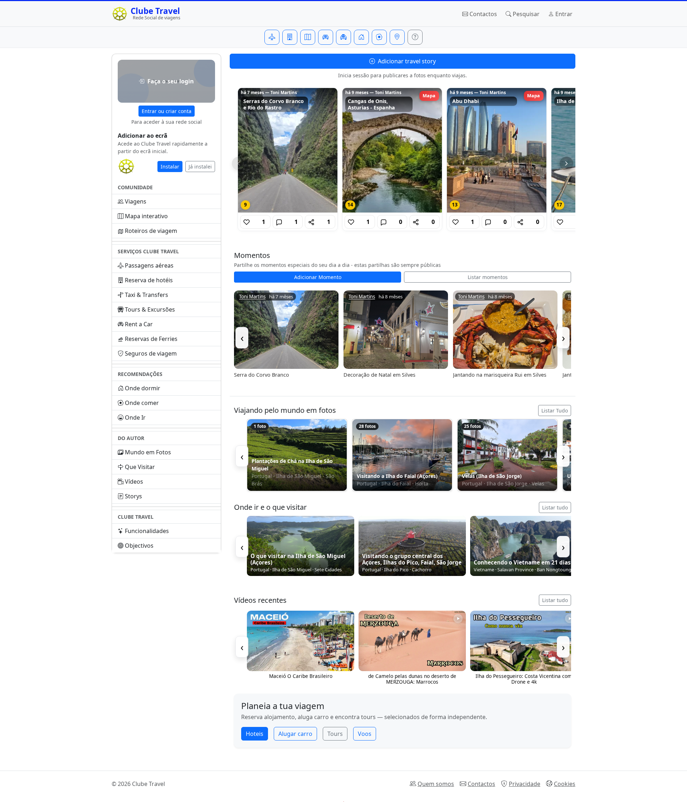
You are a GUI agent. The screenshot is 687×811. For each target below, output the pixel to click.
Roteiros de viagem (151, 231)
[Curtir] (246, 222)
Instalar (170, 166)
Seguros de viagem (151, 353)
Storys (133, 496)
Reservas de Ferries (151, 339)
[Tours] (307, 37)
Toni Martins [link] (252, 296)
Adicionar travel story (406, 61)
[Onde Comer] (379, 37)
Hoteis (254, 734)
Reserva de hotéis (149, 280)
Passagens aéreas (149, 265)
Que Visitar (140, 467)
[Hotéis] (289, 37)
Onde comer (142, 403)
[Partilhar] (311, 222)
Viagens (135, 201)
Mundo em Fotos (148, 452)
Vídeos (134, 481)
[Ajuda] (415, 37)
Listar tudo (555, 507)
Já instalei (200, 166)
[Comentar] (279, 222)
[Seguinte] (566, 163)
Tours (335, 734)
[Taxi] (343, 37)
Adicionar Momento (317, 277)
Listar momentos (488, 277)
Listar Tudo (554, 410)
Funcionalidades (147, 531)
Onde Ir (135, 417)
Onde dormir (142, 388)
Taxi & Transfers (146, 295)
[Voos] (271, 37)
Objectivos (139, 545)
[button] (166, 81)
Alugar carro (295, 734)
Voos (364, 734)
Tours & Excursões (150, 309)
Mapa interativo (146, 216)
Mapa (429, 95)
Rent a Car (139, 324)
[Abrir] (287, 150)
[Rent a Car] (325, 37)
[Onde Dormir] (361, 37)
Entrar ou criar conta (166, 111)
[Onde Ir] (397, 37)
